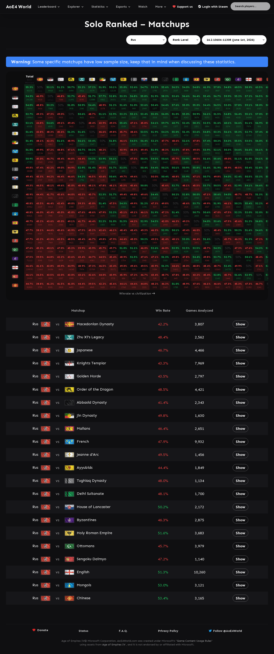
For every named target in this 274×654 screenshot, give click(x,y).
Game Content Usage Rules (194, 640)
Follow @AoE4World (227, 631)
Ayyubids (84, 467)
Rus (35, 324)
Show (240, 324)
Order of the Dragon (94, 389)
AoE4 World (18, 6)
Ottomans (85, 546)
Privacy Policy (168, 631)
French (82, 441)
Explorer (74, 6)
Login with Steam (215, 6)
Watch (142, 6)
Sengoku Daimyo (91, 559)
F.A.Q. (123, 631)
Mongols (83, 585)
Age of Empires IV (113, 644)
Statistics (98, 6)
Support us (185, 6)
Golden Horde (88, 376)
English (82, 572)
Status (83, 631)
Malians (83, 428)
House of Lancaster (93, 507)
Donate (42, 630)
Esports (121, 6)
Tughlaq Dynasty (91, 480)
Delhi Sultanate (90, 493)
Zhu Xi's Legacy (90, 337)
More (159, 6)
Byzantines (86, 520)
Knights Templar (91, 363)
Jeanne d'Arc (87, 454)
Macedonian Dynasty (95, 324)
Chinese (83, 598)
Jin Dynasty (86, 415)
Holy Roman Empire (94, 533)
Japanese (84, 350)
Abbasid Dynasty (91, 402)
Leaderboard (47, 6)
